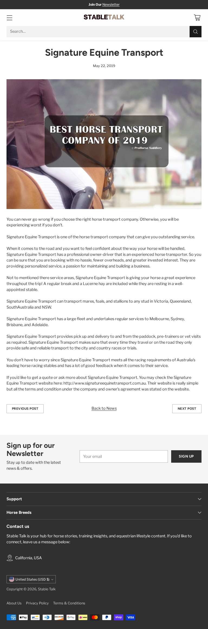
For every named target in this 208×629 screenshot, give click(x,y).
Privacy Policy (37, 603)
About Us (14, 603)
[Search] (196, 31)
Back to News (104, 408)
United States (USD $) (32, 579)
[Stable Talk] (104, 17)
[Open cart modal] (197, 17)
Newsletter (111, 4)
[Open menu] (9, 17)
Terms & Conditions (69, 603)
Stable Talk (47, 589)
